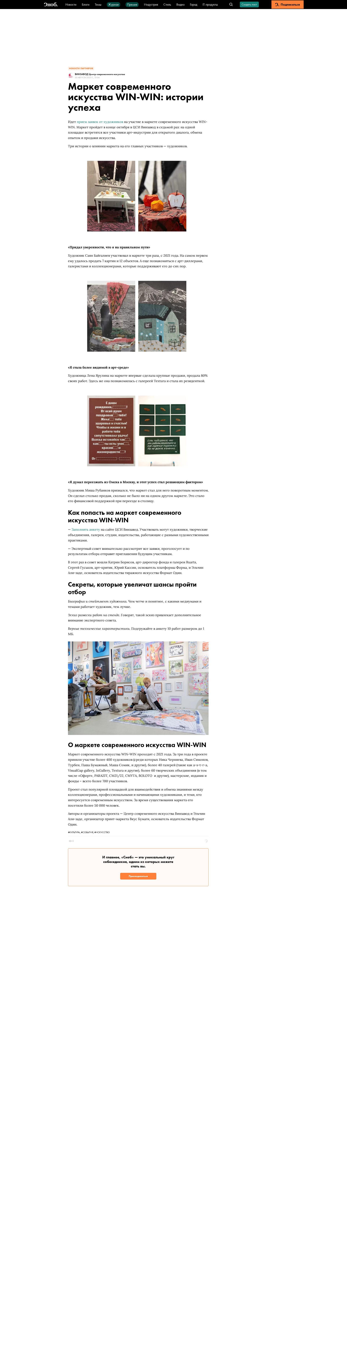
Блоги (85, 4)
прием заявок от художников (100, 122)
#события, (87, 832)
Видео (180, 4)
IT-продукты (210, 4)
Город (193, 4)
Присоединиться (138, 876)
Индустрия (151, 4)
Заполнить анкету (86, 529)
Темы (98, 4)
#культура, (74, 832)
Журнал (113, 4)
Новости (70, 4)
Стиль (167, 4)
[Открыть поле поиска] (231, 5)
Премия (132, 4)
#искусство (102, 832)
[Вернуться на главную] (50, 5)
